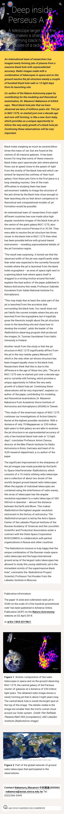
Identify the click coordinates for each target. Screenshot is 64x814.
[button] (3, 4)
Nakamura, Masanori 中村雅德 (32, 787)
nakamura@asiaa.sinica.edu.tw (24, 791)
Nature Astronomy (43, 611)
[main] (32, 26)
